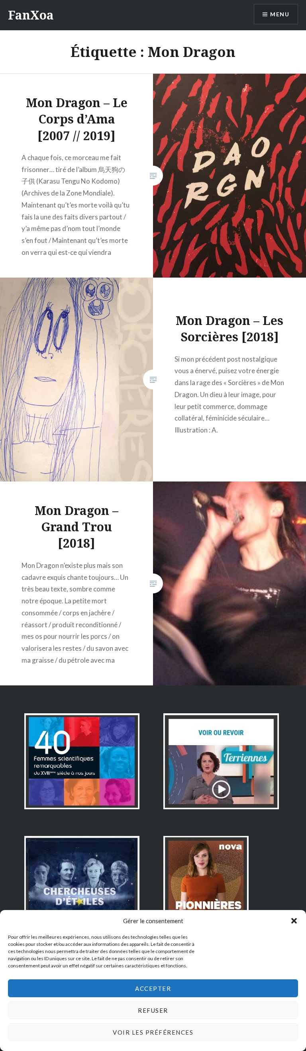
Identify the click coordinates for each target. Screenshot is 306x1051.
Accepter (153, 988)
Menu (279, 14)
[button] (294, 921)
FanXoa (31, 15)
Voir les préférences (153, 1032)
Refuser (153, 1010)
